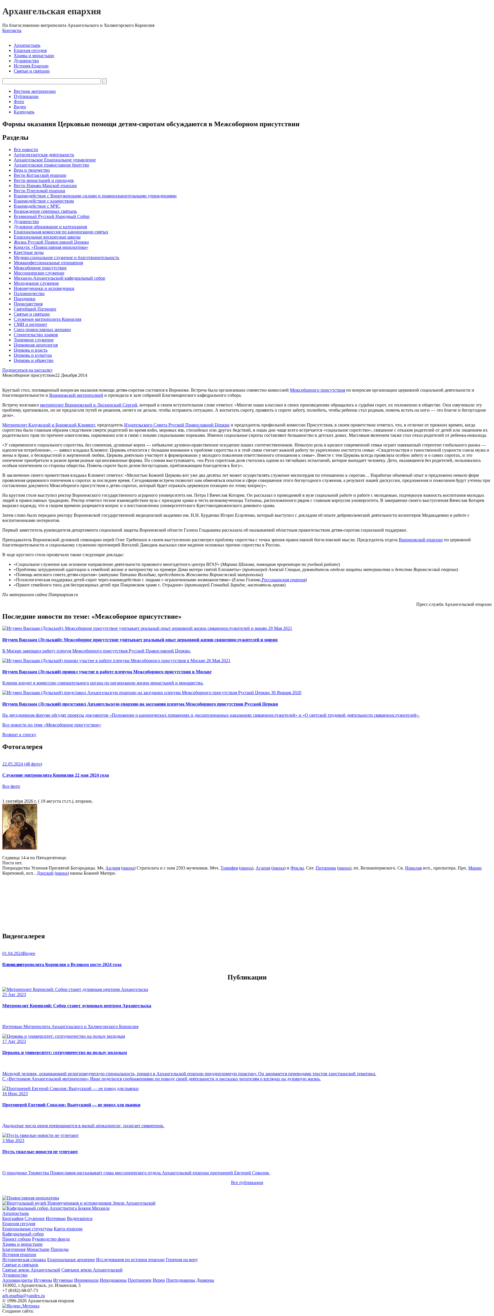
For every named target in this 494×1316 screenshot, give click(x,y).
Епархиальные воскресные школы (47, 237)
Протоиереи (140, 1280)
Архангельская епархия (51, 11)
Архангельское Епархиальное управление (55, 159)
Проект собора (16, 1239)
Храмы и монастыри (34, 55)
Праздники (24, 298)
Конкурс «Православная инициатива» (51, 247)
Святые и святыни (32, 71)
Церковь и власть (30, 350)
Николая (413, 868)
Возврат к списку (19, 734)
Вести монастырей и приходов (44, 180)
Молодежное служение (36, 283)
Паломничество (29, 293)
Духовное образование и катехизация (50, 226)
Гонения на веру (182, 1259)
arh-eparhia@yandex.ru (23, 1295)
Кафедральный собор (23, 1233)
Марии (475, 868)
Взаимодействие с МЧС (37, 206)
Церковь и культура (33, 355)
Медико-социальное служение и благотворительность (66, 257)
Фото (19, 101)
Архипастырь (27, 45)
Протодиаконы (180, 1280)
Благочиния (13, 1249)
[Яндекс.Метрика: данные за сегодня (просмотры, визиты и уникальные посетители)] (20, 1306)
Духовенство (26, 60)
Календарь (24, 111)
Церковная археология (36, 344)
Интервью (56, 1218)
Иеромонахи (86, 1280)
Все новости (26, 149)
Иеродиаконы (113, 1280)
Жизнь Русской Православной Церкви (51, 242)
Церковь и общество (33, 360)
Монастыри (38, 1249)
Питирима (326, 868)
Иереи (159, 1280)
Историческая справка (24, 1259)
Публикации (26, 96)
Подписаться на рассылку (27, 370)
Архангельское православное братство (51, 165)
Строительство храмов (36, 334)
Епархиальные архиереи (71, 1259)
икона (128, 868)
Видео (20, 106)
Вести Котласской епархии (40, 175)
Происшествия (28, 303)
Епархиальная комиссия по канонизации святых (61, 231)
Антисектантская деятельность (44, 154)
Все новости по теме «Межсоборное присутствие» (51, 724)
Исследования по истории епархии (130, 1259)
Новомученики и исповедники (44, 288)
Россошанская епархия (283, 579)
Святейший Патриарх (35, 309)
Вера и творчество (32, 170)
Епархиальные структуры (27, 1228)
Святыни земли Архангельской (92, 1269)
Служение (35, 1218)
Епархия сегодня (30, 50)
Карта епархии (68, 1228)
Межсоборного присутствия (317, 390)
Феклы (297, 868)
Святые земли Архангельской (31, 1269)
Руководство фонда (51, 1239)
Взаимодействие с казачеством (44, 201)
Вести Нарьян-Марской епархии (45, 185)
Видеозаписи (80, 1218)
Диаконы (205, 1280)
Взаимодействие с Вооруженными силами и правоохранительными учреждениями (95, 195)
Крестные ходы (29, 252)
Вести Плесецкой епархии (39, 190)
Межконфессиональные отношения (48, 262)
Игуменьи (63, 1280)
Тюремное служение (34, 339)
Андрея (112, 868)
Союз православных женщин (42, 329)
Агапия (263, 868)
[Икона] (19, 848)
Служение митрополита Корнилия (47, 319)
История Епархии (31, 65)
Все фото (11, 786)
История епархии (19, 1254)
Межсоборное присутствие (40, 267)
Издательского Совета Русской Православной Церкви (177, 424)
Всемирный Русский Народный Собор (51, 216)
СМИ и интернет (30, 324)
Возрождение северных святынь (45, 211)
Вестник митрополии (35, 91)
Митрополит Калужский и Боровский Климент (48, 424)
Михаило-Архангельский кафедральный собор (59, 278)
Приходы (60, 1249)
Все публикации (247, 1182)
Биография (12, 1218)
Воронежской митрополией (76, 395)
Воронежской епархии (421, 539)
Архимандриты (17, 1280)
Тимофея (229, 868)
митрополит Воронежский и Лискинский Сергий (88, 404)
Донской (45, 873)
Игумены (43, 1280)
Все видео (12, 964)
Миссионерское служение (39, 273)
